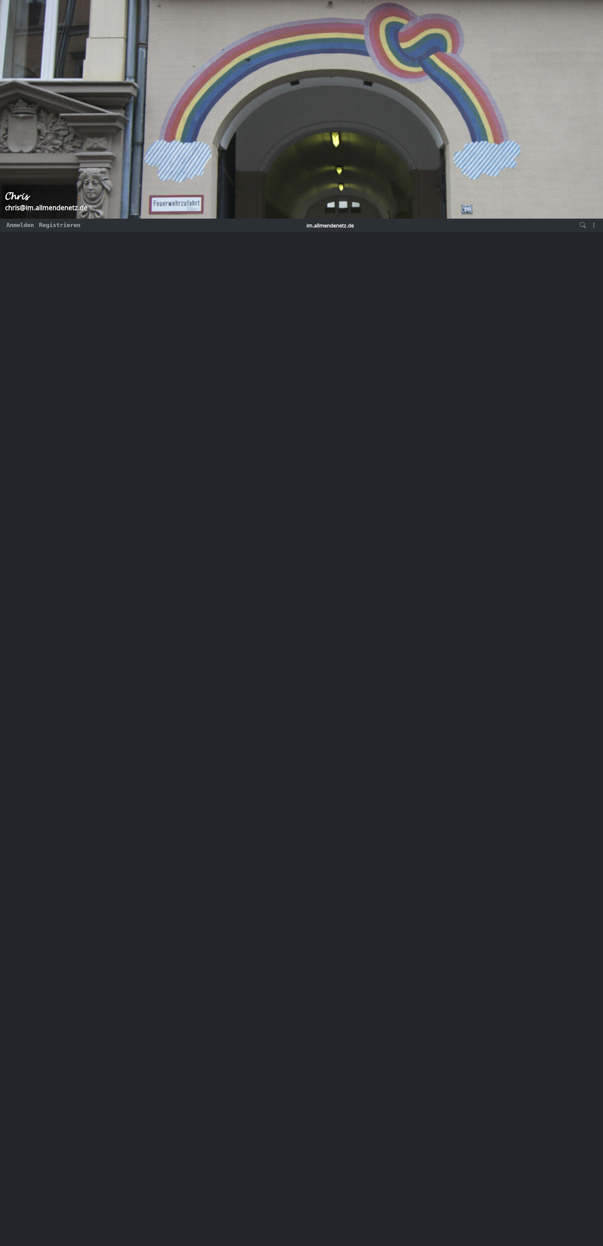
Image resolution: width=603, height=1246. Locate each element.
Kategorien (190, 265)
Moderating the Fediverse (483, 370)
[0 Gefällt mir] (181, 594)
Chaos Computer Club (244, 578)
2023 (82, 475)
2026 (82, 439)
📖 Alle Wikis (464, 359)
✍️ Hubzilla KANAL (471, 262)
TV (207, 578)
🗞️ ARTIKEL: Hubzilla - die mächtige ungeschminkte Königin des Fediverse (480, 322)
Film (188, 578)
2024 (82, 463)
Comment (508, 482)
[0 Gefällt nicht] (194, 594)
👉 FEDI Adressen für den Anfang (483, 384)
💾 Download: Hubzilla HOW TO (478, 345)
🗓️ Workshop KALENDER (477, 273)
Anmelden (20, 225)
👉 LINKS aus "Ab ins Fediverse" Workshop (477, 299)
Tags (219, 265)
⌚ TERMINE (459, 285)
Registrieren (59, 225)
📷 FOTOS (456, 398)
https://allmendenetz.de (99, 411)
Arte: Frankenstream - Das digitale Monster (245, 742)
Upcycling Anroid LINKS (480, 409)
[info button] (484, 483)
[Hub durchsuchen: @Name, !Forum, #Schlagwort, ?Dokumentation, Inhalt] (582, 225)
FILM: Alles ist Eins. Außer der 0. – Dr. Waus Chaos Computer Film (281, 409)
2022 (82, 486)
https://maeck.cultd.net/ (274, 532)
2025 (82, 451)
